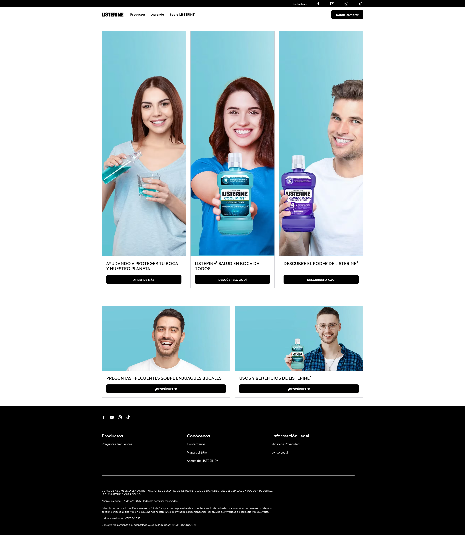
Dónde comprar (347, 14)
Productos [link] (137, 14)
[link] (300, 3)
